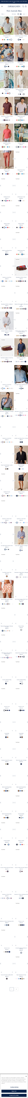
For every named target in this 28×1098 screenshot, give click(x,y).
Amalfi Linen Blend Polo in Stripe (21, 438)
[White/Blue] (6, 416)
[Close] (26, 1076)
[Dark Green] (6, 764)
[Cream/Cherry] (4, 710)
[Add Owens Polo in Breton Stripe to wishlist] (12, 114)
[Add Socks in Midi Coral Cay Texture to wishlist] (12, 865)
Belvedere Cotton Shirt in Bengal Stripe (6, 412)
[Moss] (4, 40)
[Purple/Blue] (19, 577)
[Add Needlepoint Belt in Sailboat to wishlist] (12, 301)
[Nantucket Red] (2, 40)
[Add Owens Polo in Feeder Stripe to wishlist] (27, 650)
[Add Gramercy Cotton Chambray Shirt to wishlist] (12, 60)
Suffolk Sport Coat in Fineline (21, 35)
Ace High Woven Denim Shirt (7, 545)
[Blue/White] (22, 361)
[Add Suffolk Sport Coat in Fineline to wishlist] (27, 33)
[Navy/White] (6, 120)
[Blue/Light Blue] (9, 522)
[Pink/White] (22, 40)
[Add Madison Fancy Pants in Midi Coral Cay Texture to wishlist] (27, 328)
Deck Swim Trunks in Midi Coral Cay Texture (21, 600)
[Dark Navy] (20, 40)
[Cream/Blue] (20, 309)
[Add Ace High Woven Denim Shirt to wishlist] (12, 543)
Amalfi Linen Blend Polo (7, 250)
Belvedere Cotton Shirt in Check (21, 411)
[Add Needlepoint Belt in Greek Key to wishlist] (12, 355)
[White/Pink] (24, 415)
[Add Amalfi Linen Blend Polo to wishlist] (12, 248)
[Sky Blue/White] (11, 281)
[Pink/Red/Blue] (25, 147)
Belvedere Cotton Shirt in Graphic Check (7, 653)
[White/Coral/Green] (6, 281)
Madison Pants (7, 89)
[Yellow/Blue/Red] (23, 388)
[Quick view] (1, 33)
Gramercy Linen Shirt (7, 277)
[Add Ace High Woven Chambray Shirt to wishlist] (27, 382)
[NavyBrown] (18, 281)
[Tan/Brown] (19, 309)
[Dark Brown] (8, 737)
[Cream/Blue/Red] (11, 201)
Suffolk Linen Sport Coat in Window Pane (21, 90)
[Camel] (6, 469)
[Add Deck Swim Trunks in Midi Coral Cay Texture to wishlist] (27, 597)
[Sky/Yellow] (18, 361)
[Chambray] (7, 66)
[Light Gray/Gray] (24, 40)
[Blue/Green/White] (20, 577)
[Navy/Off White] (24, 281)
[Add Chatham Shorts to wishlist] (27, 140)
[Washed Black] (2, 93)
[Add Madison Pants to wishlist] (12, 87)
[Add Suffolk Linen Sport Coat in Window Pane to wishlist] (27, 87)
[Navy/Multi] (25, 281)
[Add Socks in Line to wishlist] (12, 704)
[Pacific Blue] (8, 40)
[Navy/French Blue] (6, 710)
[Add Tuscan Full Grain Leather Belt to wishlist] (12, 972)
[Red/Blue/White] (11, 416)
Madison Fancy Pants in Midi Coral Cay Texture (21, 331)
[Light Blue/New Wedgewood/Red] (8, 120)
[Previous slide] (0, 25)
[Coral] (4, 496)
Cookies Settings (14, 1087)
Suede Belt (7, 733)
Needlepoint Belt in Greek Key (7, 357)
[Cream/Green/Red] (17, 309)
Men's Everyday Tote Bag (21, 760)
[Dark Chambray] (8, 66)
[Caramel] (4, 791)
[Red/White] (20, 361)
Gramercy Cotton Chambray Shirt (7, 62)
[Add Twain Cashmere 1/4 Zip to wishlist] (27, 972)
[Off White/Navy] (24, 361)
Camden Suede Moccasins (6, 760)
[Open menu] (2, 6)
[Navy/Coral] (24, 309)
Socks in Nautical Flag (6, 679)
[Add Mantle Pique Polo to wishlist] (12, 33)
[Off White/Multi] (8, 683)
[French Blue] (2, 281)
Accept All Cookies (14, 1095)
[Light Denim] (19, 388)
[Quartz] (6, 40)
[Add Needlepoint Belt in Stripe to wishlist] (27, 275)
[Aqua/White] (21, 604)
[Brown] (7, 979)
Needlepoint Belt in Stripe (21, 277)
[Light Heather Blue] (23, 469)
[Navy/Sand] (25, 309)
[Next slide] (13, 25)
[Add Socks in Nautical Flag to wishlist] (12, 677)
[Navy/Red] (4, 120)
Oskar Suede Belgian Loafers (7, 465)
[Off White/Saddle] (7, 576)
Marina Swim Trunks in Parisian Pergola (7, 626)
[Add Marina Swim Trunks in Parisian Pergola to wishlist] (12, 623)
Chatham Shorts (21, 143)
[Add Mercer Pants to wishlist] (27, 623)
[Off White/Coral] (6, 871)
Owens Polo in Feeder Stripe (21, 652)
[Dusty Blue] (22, 147)
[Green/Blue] (20, 147)
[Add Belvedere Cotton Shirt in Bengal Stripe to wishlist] (12, 409)
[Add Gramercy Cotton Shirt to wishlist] (12, 516)
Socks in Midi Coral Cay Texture (7, 867)
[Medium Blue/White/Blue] (24, 577)
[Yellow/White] (4, 416)
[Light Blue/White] (2, 120)
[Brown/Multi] (20, 281)
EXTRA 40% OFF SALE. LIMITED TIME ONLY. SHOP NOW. (14, 1)
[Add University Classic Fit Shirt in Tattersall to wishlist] (27, 945)
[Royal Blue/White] (20, 550)
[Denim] (6, 791)
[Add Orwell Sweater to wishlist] (27, 462)
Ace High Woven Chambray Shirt (21, 384)
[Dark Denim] (5, 335)
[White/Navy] (18, 40)
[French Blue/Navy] (9, 710)
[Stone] (4, 93)
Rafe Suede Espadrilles (6, 813)
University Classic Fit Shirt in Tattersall (21, 948)
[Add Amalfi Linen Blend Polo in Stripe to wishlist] (27, 436)
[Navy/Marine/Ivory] (21, 953)
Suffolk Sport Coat (21, 196)
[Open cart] (26, 6)
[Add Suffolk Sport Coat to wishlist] (27, 194)
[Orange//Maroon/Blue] (25, 577)
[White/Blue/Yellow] (9, 604)
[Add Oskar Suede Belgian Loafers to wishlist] (12, 462)
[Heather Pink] (17, 979)
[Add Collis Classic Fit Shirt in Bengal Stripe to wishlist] (27, 543)
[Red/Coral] (8, 604)
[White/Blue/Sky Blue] (20, 522)
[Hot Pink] (24, 147)
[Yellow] (22, 979)
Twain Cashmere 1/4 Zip (21, 974)
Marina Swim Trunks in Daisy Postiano (6, 600)
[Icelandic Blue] (19, 979)
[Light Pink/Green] (4, 604)
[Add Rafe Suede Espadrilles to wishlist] (12, 784)
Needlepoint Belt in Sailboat (6, 304)
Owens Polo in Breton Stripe (7, 116)
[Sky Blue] (17, 522)
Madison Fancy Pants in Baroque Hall (21, 304)
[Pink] (4, 281)
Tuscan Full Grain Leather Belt (7, 974)
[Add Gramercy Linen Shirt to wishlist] (12, 275)
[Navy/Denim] (20, 979)
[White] (11, 40)
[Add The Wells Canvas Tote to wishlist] (12, 570)
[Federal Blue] (6, 93)
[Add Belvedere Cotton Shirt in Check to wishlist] (27, 409)
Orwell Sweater (21, 465)
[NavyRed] (22, 281)
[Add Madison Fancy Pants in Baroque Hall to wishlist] (27, 301)
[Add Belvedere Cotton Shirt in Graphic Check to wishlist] (12, 650)
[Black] (8, 469)
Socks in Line (7, 706)
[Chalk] (21, 630)
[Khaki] (9, 93)
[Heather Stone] (21, 469)
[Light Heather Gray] (7, 335)
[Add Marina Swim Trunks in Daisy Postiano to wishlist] (12, 597)
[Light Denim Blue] (21, 388)
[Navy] (19, 147)
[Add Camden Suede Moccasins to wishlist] (12, 757)
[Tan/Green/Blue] (22, 309)
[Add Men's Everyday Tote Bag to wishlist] (27, 757)
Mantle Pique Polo (6, 35)
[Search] (23, 6)
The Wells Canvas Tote (6, 572)
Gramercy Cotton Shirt (6, 518)
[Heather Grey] (9, 40)
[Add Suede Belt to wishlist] (12, 731)
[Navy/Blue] (2, 604)
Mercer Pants (21, 626)
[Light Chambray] (5, 66)
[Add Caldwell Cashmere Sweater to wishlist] (12, 328)
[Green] (19, 604)
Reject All (14, 1091)
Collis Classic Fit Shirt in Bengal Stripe (21, 546)
